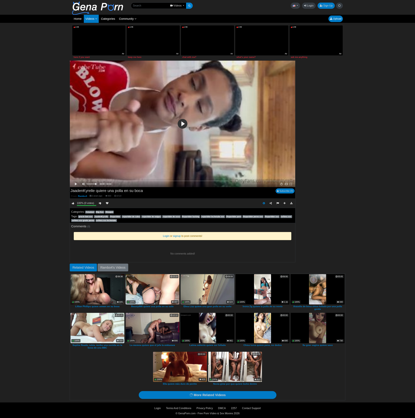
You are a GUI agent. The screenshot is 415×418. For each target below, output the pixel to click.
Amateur (90, 212)
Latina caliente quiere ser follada (207, 345)
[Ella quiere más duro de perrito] (180, 366)
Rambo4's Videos (112, 267)
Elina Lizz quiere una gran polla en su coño (207, 306)
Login (310, 5)
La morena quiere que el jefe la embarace (152, 345)
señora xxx (286, 216)
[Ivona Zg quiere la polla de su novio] (262, 289)
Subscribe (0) (286, 191)
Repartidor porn (233, 216)
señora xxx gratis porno (83, 220)
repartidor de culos (131, 216)
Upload (336, 18)
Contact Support (251, 408)
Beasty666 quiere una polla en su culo (152, 306)
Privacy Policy (204, 408)
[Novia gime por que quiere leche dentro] (235, 366)
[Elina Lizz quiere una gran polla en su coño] (207, 289)
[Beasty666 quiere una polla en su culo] (152, 289)
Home (78, 18)
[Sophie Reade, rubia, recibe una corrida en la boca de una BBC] (97, 327)
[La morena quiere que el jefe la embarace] (152, 327)
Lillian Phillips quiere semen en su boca (97, 306)
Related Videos (83, 267)
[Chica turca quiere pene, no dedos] (262, 327)
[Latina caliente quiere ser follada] (207, 327)
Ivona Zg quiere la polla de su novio (263, 306)
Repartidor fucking (190, 216)
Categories (108, 18)
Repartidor (115, 216)
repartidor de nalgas (151, 216)
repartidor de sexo (171, 216)
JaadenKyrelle (101, 216)
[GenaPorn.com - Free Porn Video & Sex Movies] (97, 7)
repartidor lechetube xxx (213, 216)
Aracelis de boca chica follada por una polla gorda (317, 307)
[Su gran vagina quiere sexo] (317, 327)
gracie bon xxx (85, 216)
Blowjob (109, 212)
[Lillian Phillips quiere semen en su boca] (97, 289)
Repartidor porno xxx (253, 216)
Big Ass (99, 212)
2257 (234, 408)
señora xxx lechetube (106, 220)
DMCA (222, 408)
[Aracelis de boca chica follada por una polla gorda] (317, 289)
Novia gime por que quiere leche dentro (235, 384)
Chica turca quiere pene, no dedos (262, 345)
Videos (90, 18)
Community (127, 18)
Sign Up (328, 5)
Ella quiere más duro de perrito (180, 384)
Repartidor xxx (272, 216)
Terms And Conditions (178, 408)
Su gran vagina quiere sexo (317, 345)
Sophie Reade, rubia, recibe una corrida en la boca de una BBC (97, 346)
